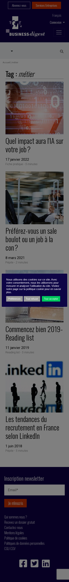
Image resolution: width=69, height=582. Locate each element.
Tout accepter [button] (51, 298)
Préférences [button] (14, 298)
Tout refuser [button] (32, 298)
